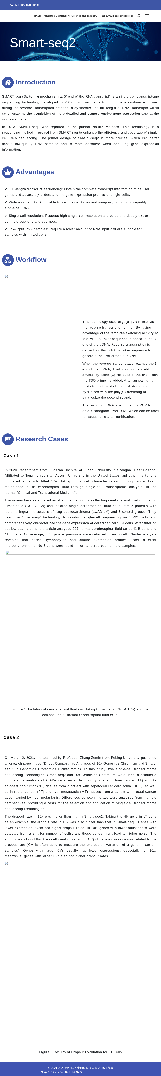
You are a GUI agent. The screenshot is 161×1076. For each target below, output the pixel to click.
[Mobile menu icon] (146, 15)
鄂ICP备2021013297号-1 (69, 1072)
